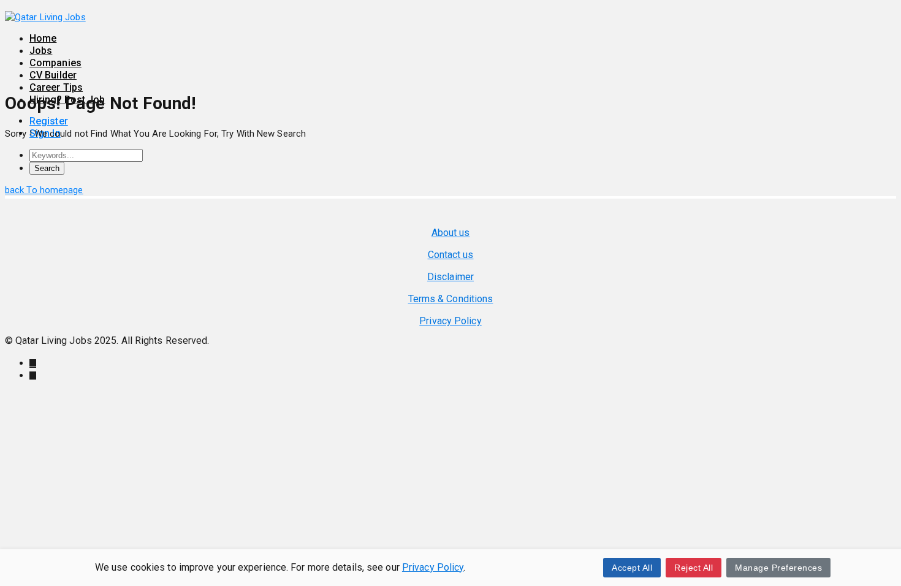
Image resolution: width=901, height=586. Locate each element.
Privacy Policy (432, 567)
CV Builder (53, 75)
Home (42, 38)
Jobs (40, 50)
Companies (55, 63)
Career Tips (56, 87)
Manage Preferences (778, 568)
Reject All (693, 568)
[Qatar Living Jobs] (45, 17)
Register (48, 121)
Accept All (632, 568)
